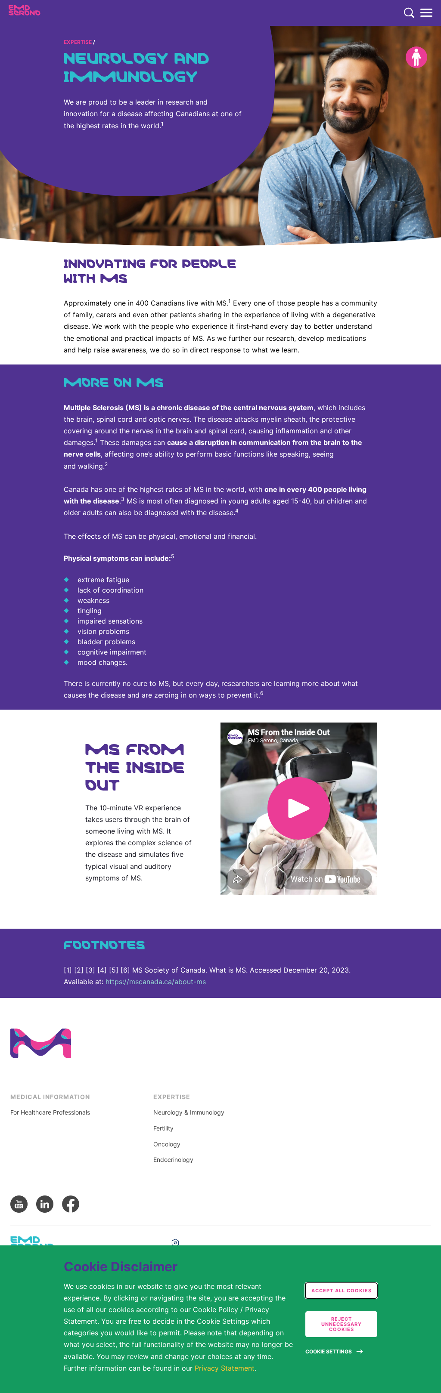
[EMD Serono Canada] (42, 13)
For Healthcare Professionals (50, 1112)
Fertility (163, 1128)
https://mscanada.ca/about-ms (156, 981)
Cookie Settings (328, 1351)
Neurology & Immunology (188, 1112)
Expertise (78, 42)
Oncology (166, 1144)
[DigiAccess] (416, 57)
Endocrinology (173, 1159)
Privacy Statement (225, 1368)
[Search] (409, 13)
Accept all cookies (341, 1291)
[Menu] (426, 13)
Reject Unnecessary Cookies (341, 1324)
